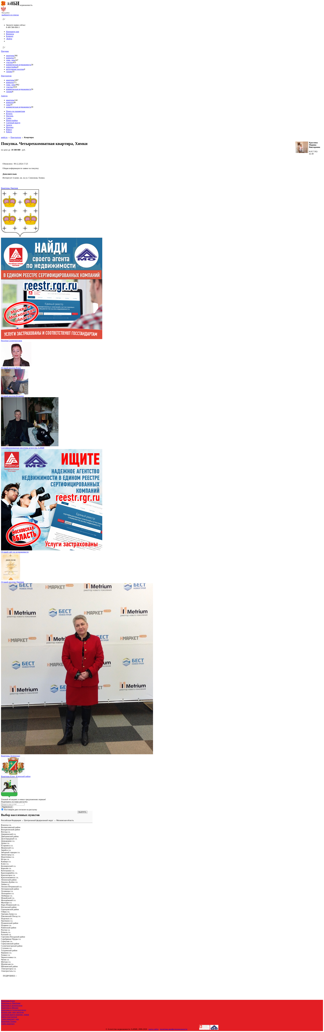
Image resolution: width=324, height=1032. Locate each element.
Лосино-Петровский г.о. (11, 887)
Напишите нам (12, 32)
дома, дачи (10, 60)
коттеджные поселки (15, 69)
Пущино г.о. (6, 925)
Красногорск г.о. (8, 875)
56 (32, 89)
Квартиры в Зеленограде (11, 1005)
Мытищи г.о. (6, 902)
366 (15, 55)
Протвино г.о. (7, 921)
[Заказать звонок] (4, 21)
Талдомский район (9, 950)
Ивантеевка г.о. (7, 857)
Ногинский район (9, 907)
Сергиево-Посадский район (13, 937)
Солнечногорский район (11, 946)
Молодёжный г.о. (8, 900)
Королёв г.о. (6, 868)
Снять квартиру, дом (10, 1019)
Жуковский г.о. (7, 848)
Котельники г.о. (8, 871)
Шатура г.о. (6, 962)
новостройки (11, 67)
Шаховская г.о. (7, 964)
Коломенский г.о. (8, 866)
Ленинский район (9, 880)
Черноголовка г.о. (8, 957)
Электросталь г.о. (8, 971)
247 (16, 60)
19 (11, 105)
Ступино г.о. (6, 948)
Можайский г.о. (8, 898)
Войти (9, 39)
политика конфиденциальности (173, 1029)
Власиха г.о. (6, 825)
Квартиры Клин (8, 1001)
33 (13, 71)
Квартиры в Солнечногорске (13, 1010)
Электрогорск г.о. (8, 969)
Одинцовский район (10, 909)
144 (15, 100)
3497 (16, 80)
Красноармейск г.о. (9, 873)
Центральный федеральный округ (38, 820)
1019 (15, 87)
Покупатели (6, 76)
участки (9, 62)
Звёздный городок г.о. (10, 852)
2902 (17, 85)
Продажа (5, 51)
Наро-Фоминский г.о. (10, 905)
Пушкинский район (9, 923)
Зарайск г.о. (6, 850)
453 (14, 62)
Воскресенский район (10, 830)
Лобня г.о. (5, 884)
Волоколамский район (10, 827)
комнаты (10, 58)
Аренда (4, 96)
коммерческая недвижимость (18, 65)
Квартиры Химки (8, 1021)
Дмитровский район (10, 836)
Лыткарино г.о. (7, 893)
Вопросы (10, 34)
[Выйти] (6, 41)
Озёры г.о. (5, 912)
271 (15, 82)
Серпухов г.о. (7, 941)
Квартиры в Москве (9, 1008)
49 (15, 102)
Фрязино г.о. (6, 953)
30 (32, 65)
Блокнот (9, 36)
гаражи (9, 71)
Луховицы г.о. (7, 891)
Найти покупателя (9, 1017)
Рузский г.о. (6, 934)
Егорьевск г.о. (7, 845)
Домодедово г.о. (8, 841)
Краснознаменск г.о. (9, 877)
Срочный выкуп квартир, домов (15, 1015)
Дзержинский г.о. (8, 834)
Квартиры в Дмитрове (10, 1003)
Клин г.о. (5, 864)
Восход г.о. (5, 832)
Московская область (65, 820)
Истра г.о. (5, 859)
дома (8, 105)
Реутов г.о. (5, 930)
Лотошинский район (10, 889)
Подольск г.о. (7, 918)
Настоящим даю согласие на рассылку (20, 809)
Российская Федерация (11, 820)
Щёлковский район (9, 966)
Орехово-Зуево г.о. (9, 914)
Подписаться (7, 807)
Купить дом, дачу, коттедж (12, 1012)
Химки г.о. (5, 955)
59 (32, 107)
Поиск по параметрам (15, 111)
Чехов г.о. (5, 960)
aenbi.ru (4, 137)
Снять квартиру (8, 1024)
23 (15, 58)
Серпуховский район (10, 944)
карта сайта (153, 1029)
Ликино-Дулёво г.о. (9, 882)
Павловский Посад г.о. (11, 916)
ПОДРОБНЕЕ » (10, 976)
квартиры (10, 55)
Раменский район (8, 928)
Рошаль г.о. (6, 932)
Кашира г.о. (6, 861)
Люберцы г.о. (7, 896)
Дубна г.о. (5, 843)
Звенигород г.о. (7, 855)
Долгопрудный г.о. (9, 839)
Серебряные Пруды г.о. (11, 939)
